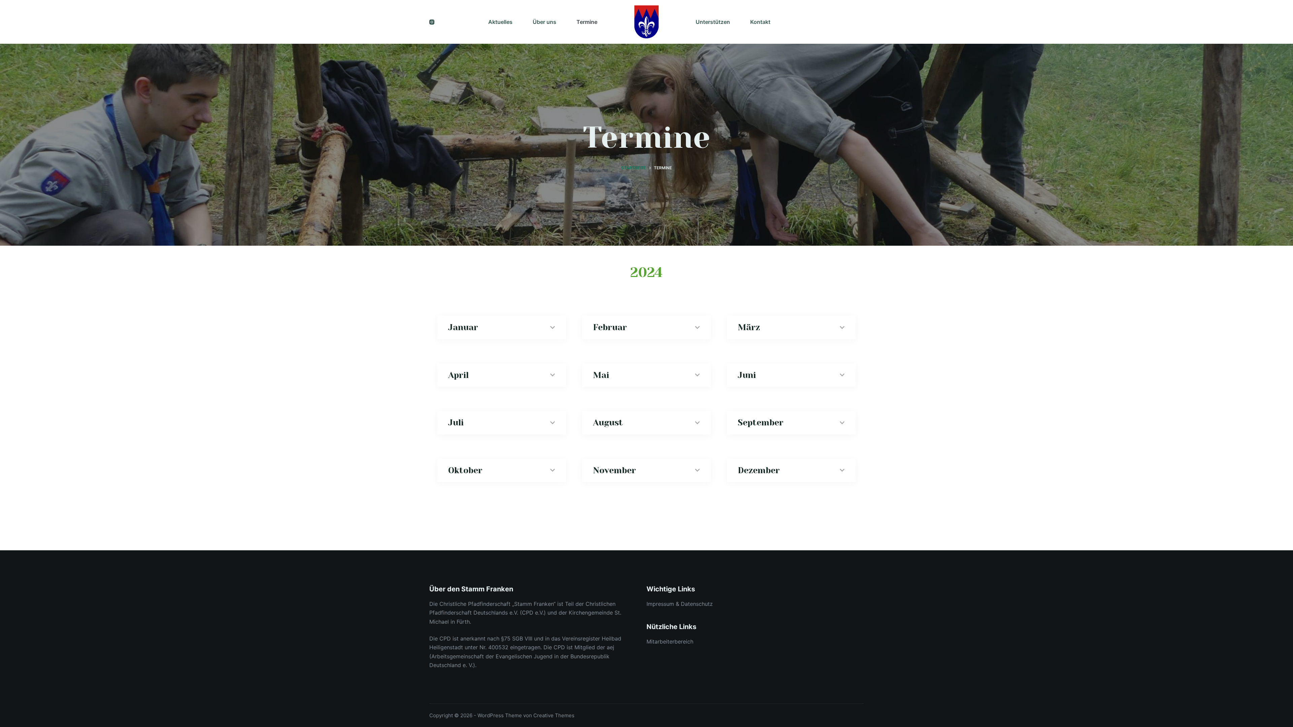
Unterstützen (713, 22)
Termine (586, 22)
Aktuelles (500, 22)
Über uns (544, 22)
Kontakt (760, 22)
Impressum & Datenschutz (679, 603)
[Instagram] (431, 22)
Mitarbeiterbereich (669, 641)
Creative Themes (553, 715)
